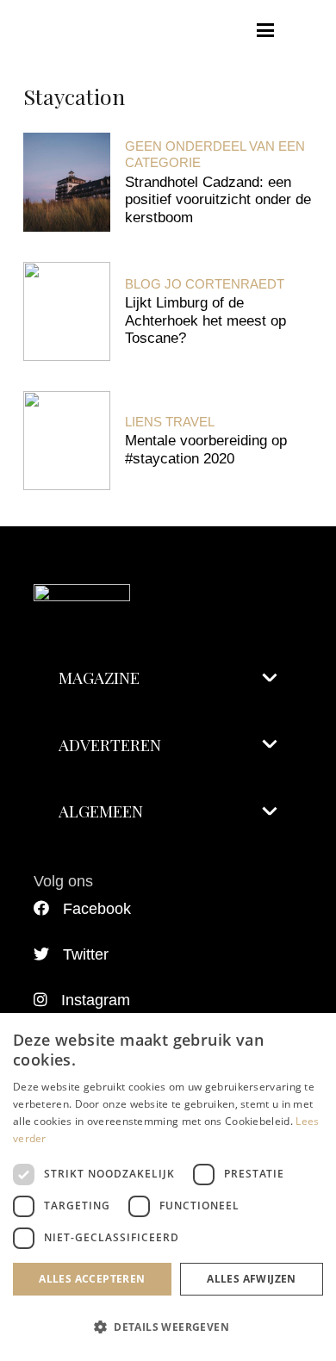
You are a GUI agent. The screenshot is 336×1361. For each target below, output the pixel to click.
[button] (266, 30)
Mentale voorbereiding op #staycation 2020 (206, 449)
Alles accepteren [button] (92, 1278)
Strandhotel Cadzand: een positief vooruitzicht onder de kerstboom (218, 200)
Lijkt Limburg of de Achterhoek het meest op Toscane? (205, 320)
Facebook (97, 908)
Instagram (95, 1000)
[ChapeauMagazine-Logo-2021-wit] (168, 575)
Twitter (86, 954)
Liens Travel (170, 421)
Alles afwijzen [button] (251, 1278)
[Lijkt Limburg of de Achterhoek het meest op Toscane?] (66, 311)
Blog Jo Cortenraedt (204, 284)
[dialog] (168, 1187)
